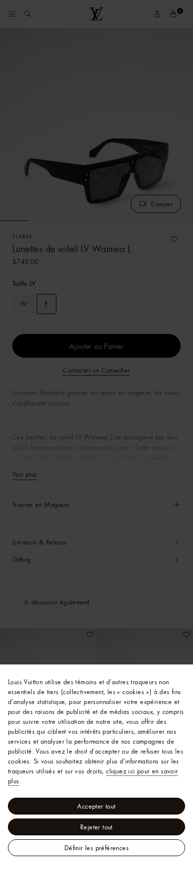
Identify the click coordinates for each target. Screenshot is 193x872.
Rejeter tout (96, 826)
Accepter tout (96, 806)
